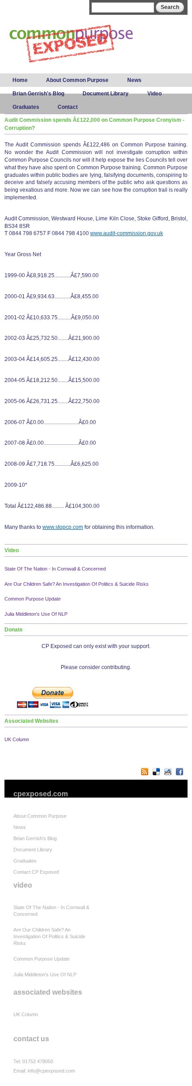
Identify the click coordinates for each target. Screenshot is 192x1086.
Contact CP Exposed (36, 872)
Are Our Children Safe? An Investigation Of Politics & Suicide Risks (76, 584)
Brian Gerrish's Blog (38, 93)
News (134, 80)
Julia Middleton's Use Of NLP (35, 614)
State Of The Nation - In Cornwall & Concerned (55, 568)
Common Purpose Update (32, 598)
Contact (68, 107)
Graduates (26, 107)
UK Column (16, 739)
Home (20, 80)
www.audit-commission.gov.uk (126, 233)
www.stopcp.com (62, 527)
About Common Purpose (77, 80)
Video (154, 93)
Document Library (106, 93)
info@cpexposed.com (51, 1070)
